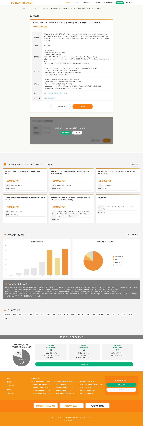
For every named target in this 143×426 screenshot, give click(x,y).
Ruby (45, 98)
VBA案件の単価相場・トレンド (64, 390)
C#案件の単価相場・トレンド (41, 387)
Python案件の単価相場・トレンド (42, 393)
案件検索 (68, 2)
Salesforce (101, 314)
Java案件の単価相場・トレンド (41, 381)
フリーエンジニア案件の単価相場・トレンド (91, 384)
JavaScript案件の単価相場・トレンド (65, 381)
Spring (130, 314)
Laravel (66, 314)
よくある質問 (97, 2)
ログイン (128, 2)
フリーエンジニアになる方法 (87, 387)
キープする (61, 106)
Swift (6, 318)
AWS (14, 314)
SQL (94, 314)
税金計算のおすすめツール (87, 381)
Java (20, 314)
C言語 (124, 314)
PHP (37, 314)
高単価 (56, 93)
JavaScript (7, 314)
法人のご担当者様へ (108, 2)
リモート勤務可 (48, 93)
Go (118, 314)
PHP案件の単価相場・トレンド (41, 384)
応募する (83, 106)
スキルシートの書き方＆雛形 (87, 390)
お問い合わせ (10, 393)
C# (25, 314)
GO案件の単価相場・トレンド (63, 384)
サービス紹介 (76, 2)
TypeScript (80, 314)
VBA (42, 314)
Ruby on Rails (52, 98)
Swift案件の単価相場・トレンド (41, 390)
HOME (8, 378)
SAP (108, 314)
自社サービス (63, 93)
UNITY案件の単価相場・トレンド (64, 387)
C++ (113, 314)
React (48, 314)
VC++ (59, 314)
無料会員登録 (120, 2)
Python (73, 314)
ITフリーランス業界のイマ (87, 393)
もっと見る (134, 164)
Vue (54, 314)
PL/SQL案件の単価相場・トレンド (65, 393)
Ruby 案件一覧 (132, 234)
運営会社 (9, 389)
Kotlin (88, 314)
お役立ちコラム (86, 2)
